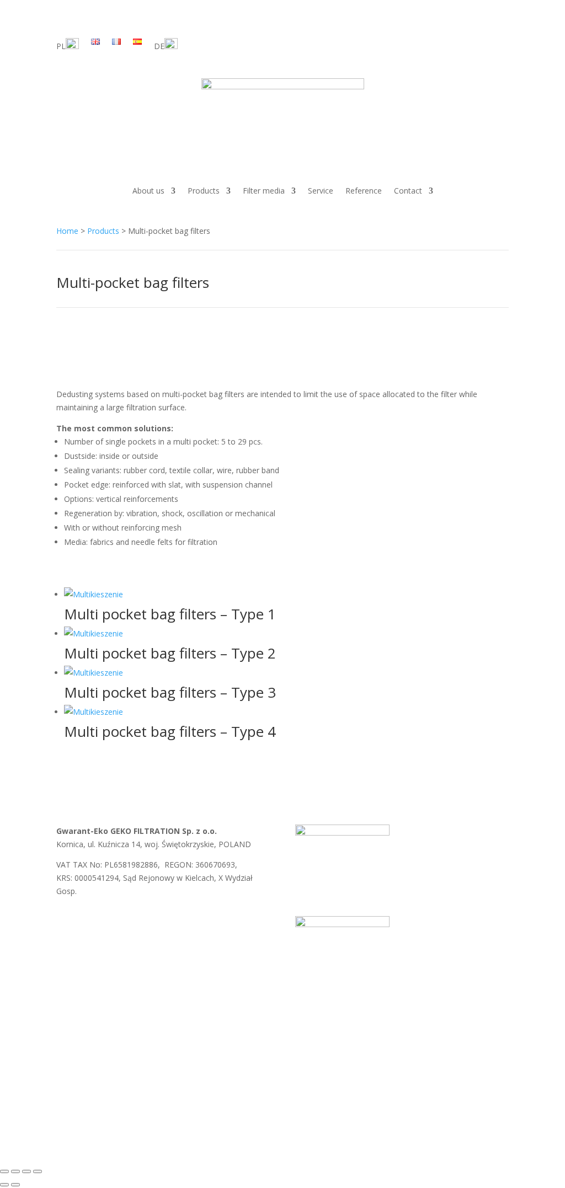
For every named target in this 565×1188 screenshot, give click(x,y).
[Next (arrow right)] (15, 1184)
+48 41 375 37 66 (107, 929)
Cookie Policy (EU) (310, 1039)
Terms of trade (83, 1039)
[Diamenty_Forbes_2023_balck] (342, 924)
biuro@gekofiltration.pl (222, 916)
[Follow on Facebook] (478, 42)
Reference (363, 190)
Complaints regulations (224, 1039)
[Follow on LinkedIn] (500, 42)
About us (148, 190)
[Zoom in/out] (4, 1171)
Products (204, 190)
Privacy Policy (146, 1039)
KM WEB (343, 1121)
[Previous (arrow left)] (4, 1184)
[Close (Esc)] (37, 1171)
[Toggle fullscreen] (15, 1171)
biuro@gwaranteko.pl (129, 916)
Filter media (264, 190)
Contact (408, 190)
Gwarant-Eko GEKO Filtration (224, 1121)
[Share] (26, 1171)
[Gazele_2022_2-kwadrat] (342, 832)
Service (320, 190)
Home (67, 231)
